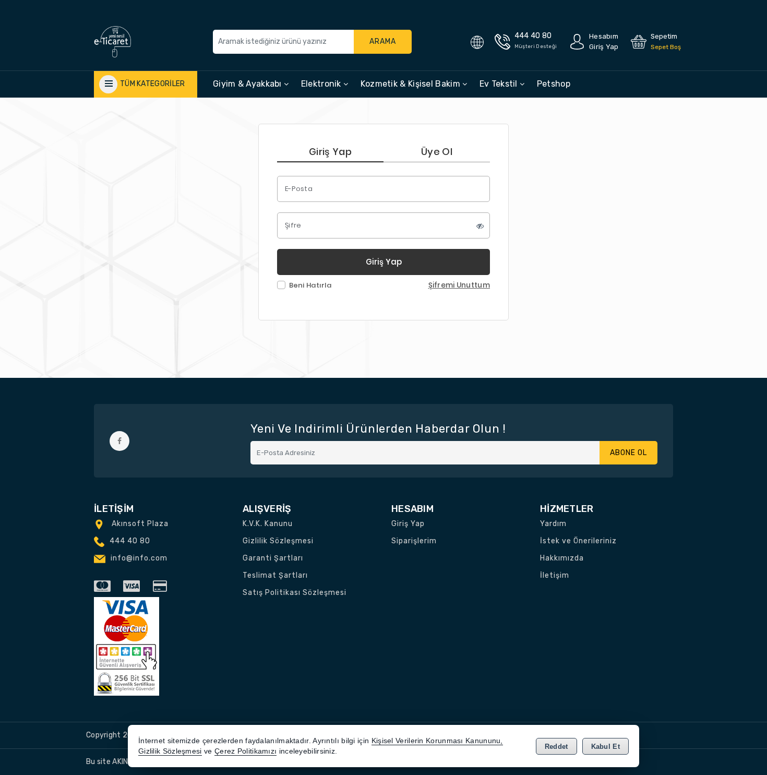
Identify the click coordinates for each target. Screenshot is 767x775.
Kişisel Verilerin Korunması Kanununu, (437, 741)
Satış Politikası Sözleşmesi (294, 592)
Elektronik (322, 84)
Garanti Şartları (273, 558)
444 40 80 (130, 540)
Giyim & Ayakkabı (248, 84)
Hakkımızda (562, 558)
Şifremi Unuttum (459, 285)
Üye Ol (436, 151)
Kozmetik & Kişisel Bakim (412, 84)
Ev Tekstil (500, 84)
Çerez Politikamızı (245, 751)
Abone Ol (628, 452)
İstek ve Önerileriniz (578, 540)
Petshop (553, 84)
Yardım (553, 523)
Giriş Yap (330, 151)
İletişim (554, 575)
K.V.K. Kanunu (268, 523)
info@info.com (139, 558)
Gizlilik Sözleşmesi (278, 540)
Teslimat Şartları (275, 575)
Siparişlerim (414, 540)
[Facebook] (119, 441)
